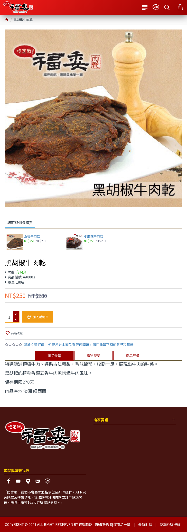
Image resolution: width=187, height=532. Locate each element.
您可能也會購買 (20, 222)
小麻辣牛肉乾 (93, 236)
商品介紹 (54, 355)
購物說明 (93, 355)
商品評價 (133, 355)
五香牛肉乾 (32, 236)
